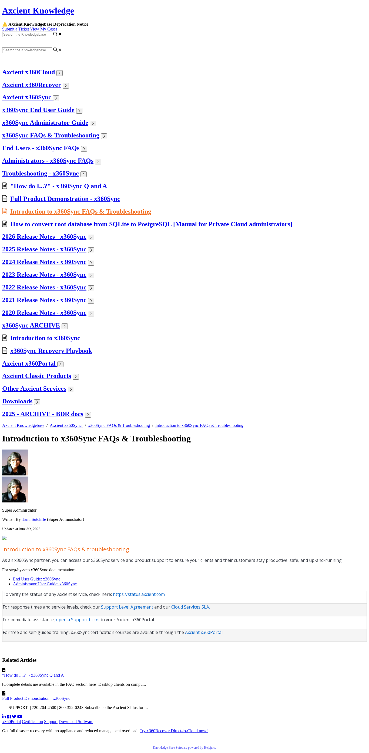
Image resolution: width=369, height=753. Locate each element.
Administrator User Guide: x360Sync (45, 584)
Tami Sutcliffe (33, 519)
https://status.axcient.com (139, 594)
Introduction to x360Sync (45, 338)
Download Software (76, 721)
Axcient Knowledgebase (23, 425)
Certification (32, 721)
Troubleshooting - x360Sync (40, 173)
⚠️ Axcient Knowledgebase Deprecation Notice (45, 24)
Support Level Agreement (127, 607)
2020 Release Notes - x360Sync (44, 312)
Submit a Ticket (15, 29)
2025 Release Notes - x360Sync (44, 249)
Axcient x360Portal (29, 363)
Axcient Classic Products (36, 375)
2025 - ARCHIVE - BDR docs (42, 413)
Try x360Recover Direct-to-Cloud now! (174, 730)
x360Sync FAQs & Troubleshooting (50, 135)
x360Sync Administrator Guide (45, 122)
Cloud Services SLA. (190, 607)
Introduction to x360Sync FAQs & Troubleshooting (80, 211)
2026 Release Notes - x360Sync (44, 236)
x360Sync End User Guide (38, 109)
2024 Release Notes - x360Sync (44, 261)
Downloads (17, 401)
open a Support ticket (78, 620)
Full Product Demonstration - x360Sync (65, 198)
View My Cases (43, 29)
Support (51, 721)
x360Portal (11, 721)
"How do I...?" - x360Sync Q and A (58, 186)
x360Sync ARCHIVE (31, 325)
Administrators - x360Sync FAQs (47, 160)
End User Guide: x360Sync (36, 579)
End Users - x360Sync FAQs (40, 147)
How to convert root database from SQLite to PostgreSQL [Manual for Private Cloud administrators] (151, 224)
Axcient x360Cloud (28, 72)
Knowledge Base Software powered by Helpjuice (184, 747)
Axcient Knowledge (38, 10)
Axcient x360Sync (27, 97)
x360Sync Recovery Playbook (51, 350)
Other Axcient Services (34, 388)
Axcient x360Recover (31, 84)
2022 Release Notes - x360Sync (44, 287)
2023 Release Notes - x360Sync (44, 274)
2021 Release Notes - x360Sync (44, 299)
